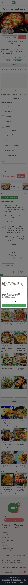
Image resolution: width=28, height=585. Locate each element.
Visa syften (14, 301)
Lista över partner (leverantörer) (9, 297)
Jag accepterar (14, 305)
